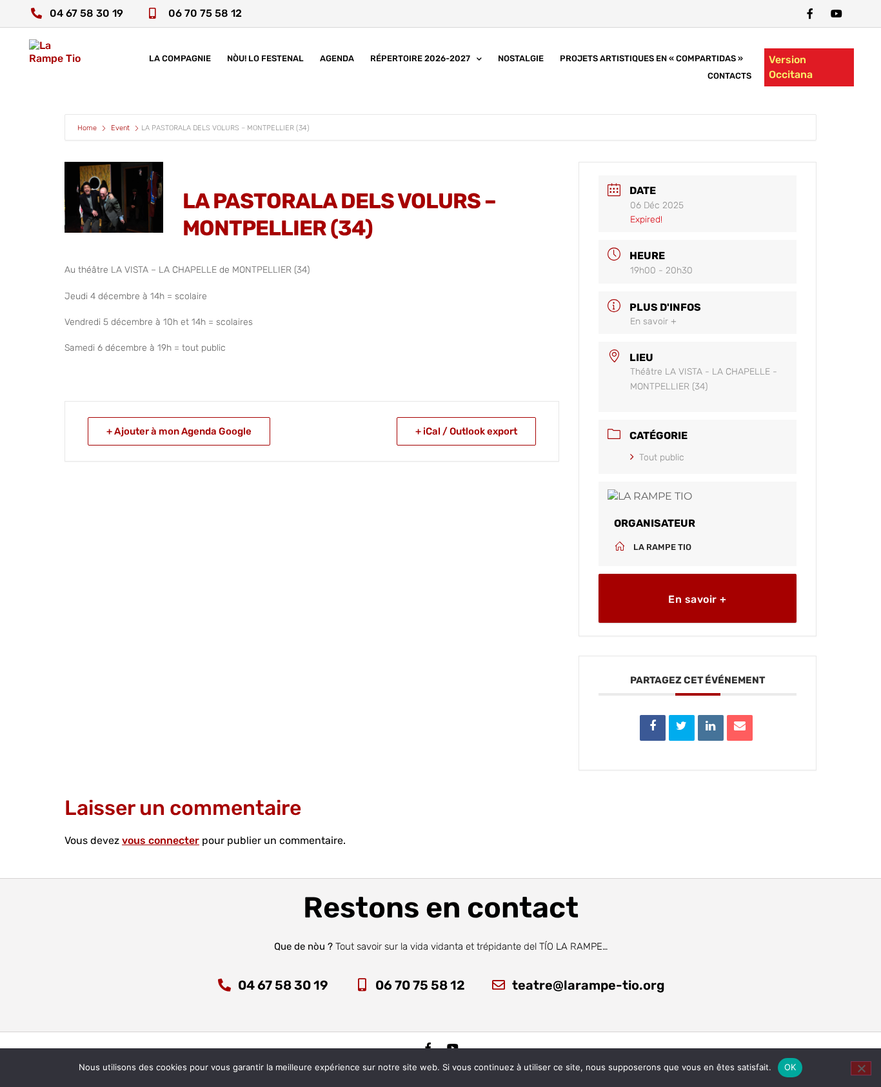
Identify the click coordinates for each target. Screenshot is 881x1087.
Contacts (729, 76)
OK (790, 1067)
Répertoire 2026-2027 (420, 58)
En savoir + (653, 321)
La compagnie (180, 58)
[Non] (861, 1068)
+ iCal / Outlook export (466, 431)
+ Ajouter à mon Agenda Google (179, 431)
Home (88, 128)
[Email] (740, 728)
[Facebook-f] (810, 13)
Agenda (337, 58)
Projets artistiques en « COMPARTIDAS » (651, 58)
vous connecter (160, 840)
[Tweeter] (682, 728)
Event (120, 128)
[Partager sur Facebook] (653, 728)
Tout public (661, 457)
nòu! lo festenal (265, 58)
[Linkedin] (711, 728)
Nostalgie (521, 58)
